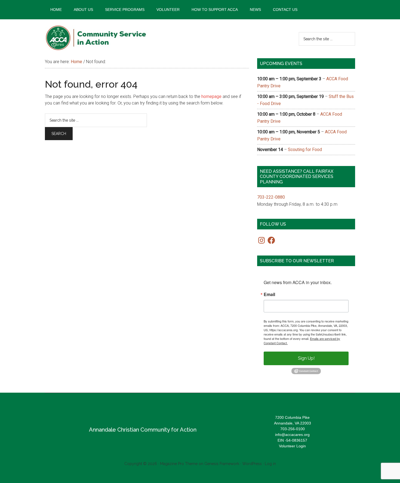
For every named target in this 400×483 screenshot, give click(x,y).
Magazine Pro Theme (179, 464)
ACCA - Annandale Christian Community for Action (96, 38)
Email (269, 294)
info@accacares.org (292, 434)
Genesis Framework (221, 464)
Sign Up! (306, 358)
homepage (211, 96)
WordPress (252, 464)
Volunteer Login (292, 446)
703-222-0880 (271, 197)
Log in (270, 464)
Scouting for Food (305, 149)
